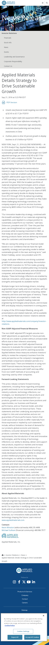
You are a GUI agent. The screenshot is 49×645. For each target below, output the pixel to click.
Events (6, 52)
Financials (7, 38)
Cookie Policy (10, 625)
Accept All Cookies (32, 637)
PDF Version (11, 102)
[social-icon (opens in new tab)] (14, 582)
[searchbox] (47, 3)
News (6, 47)
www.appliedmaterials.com (13, 520)
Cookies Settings (23, 631)
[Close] (43, 615)
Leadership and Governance (14, 57)
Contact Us (8, 66)
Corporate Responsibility (13, 61)
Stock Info (8, 42)
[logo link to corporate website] (8, 3)
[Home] (3, 555)
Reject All (14, 637)
